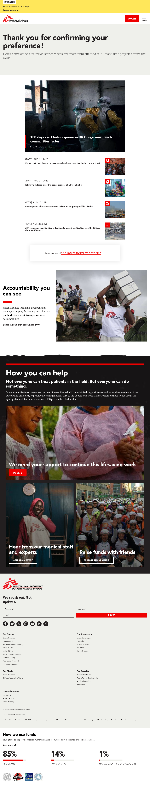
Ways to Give (8, 648)
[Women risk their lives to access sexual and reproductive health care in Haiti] (75, 166)
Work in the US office (85, 675)
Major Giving (8, 651)
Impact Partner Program (12, 654)
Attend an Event (83, 644)
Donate (17, 472)
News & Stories (9, 675)
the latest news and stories (81, 253)
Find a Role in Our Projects (87, 678)
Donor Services (9, 638)
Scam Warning (8, 702)
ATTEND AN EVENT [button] (23, 560)
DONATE (132, 18)
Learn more (9, 10)
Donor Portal (8, 641)
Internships (81, 684)
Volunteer (80, 648)
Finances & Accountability (13, 644)
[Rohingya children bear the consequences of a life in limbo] (75, 188)
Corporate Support (10, 664)
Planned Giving (9, 657)
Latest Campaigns (84, 638)
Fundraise (81, 641)
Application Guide (84, 681)
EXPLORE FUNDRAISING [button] (96, 560)
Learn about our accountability (21, 324)
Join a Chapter (82, 651)
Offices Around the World (13, 678)
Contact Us (7, 695)
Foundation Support (11, 661)
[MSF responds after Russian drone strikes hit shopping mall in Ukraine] (75, 209)
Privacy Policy (8, 698)
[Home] (39, 18)
